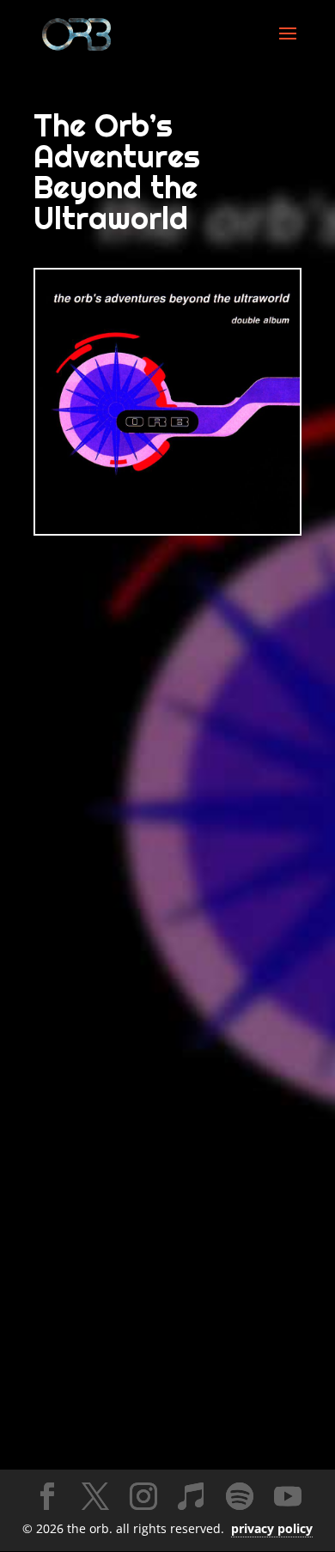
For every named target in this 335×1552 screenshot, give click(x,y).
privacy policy (272, 1528)
